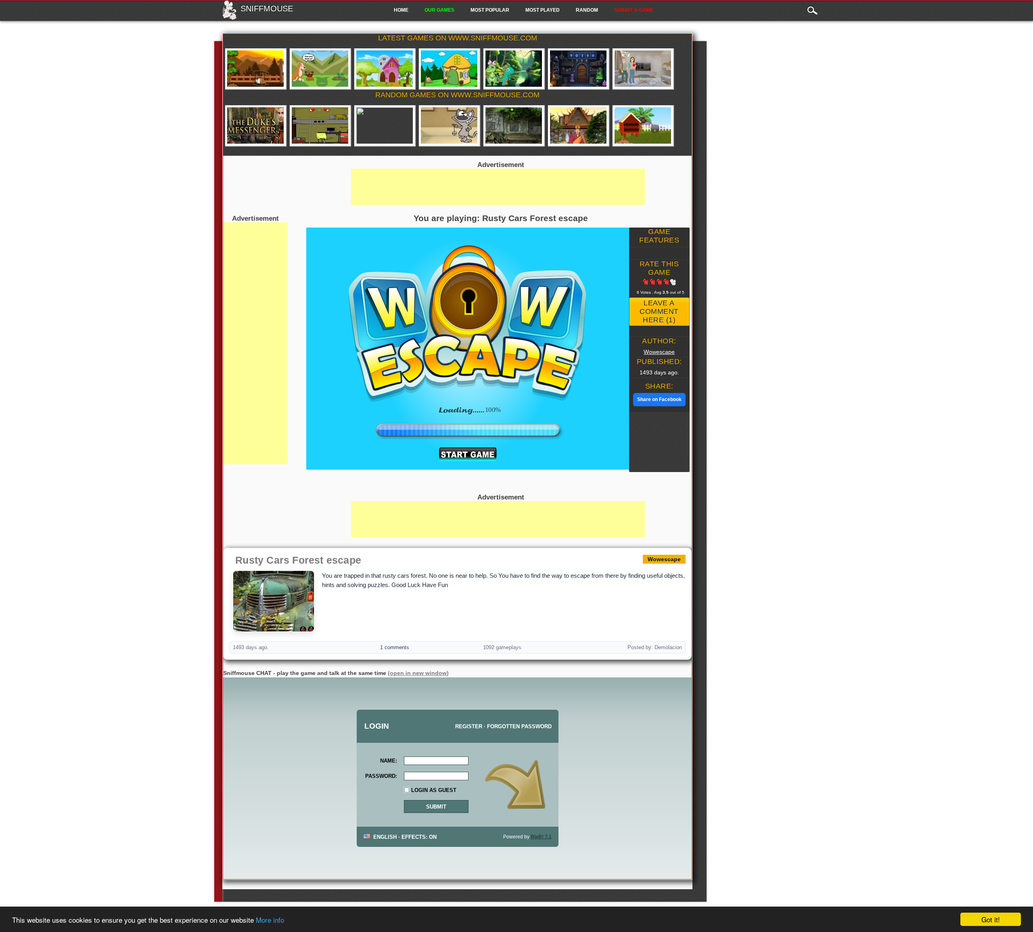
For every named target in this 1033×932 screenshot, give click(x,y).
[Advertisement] (255, 343)
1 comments (394, 647)
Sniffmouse (266, 8)
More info (270, 920)
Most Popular (489, 10)
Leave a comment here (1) (659, 311)
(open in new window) (418, 673)
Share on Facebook (659, 399)
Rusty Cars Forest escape (298, 560)
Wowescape (659, 352)
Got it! (990, 919)
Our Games (439, 10)
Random (587, 10)
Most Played (542, 10)
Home (401, 10)
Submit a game (633, 10)
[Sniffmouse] (229, 17)
